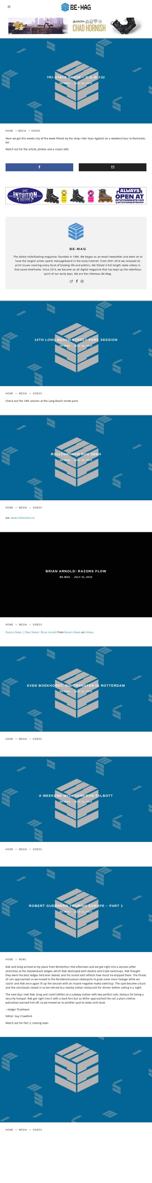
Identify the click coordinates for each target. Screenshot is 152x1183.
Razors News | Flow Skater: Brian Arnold (31, 632)
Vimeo (89, 632)
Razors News (72, 632)
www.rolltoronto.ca (23, 518)
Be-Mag (65, 83)
